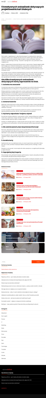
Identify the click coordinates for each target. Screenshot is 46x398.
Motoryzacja (4, 331)
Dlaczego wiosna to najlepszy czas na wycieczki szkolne (13, 289)
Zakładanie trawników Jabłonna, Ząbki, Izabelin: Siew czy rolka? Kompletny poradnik (20, 295)
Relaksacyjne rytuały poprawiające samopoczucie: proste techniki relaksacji (28, 186)
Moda (2, 328)
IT (1, 322)
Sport (2, 343)
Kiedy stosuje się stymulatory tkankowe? (10, 283)
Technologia (4, 346)
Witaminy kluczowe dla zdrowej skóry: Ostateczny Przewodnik (27, 210)
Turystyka (3, 349)
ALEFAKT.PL (4, 388)
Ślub (27, 13)
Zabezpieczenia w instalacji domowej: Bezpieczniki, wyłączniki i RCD (16, 280)
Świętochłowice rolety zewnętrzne (9, 269)
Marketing (3, 325)
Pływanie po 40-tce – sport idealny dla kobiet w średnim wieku (15, 277)
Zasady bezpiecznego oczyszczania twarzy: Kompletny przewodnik (29, 198)
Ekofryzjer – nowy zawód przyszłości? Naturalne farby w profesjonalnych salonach (19, 304)
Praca (2, 334)
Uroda (2, 352)
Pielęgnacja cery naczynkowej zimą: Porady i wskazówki (29, 222)
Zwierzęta (3, 358)
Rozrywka (3, 337)
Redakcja (7, 13)
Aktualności (22, 13)
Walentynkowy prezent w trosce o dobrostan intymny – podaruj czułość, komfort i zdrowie (29, 174)
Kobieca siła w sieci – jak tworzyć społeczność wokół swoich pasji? (16, 298)
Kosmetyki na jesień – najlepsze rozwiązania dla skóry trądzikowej (16, 301)
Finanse (3, 319)
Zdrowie (3, 355)
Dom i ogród (4, 316)
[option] (15, 395)
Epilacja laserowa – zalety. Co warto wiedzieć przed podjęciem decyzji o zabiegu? (19, 292)
